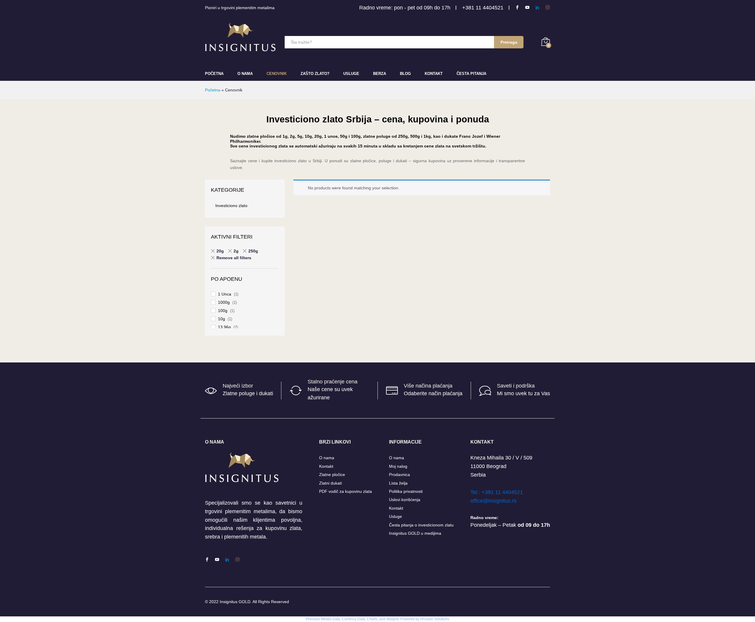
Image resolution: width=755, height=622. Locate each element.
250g (253, 251)
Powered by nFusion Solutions (424, 619)
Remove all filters (233, 257)
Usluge (351, 74)
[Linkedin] (537, 7)
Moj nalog (398, 466)
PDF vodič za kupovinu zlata (345, 491)
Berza (379, 74)
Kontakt (434, 74)
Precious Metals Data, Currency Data (335, 619)
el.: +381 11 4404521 (498, 492)
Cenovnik (277, 74)
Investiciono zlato (231, 205)
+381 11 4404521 (482, 8)
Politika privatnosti (406, 491)
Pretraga (508, 42)
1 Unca (224, 294)
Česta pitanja (471, 74)
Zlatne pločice (332, 474)
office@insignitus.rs (493, 501)
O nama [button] (245, 74)
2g (236, 251)
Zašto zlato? (315, 74)
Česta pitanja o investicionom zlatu (421, 525)
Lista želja (398, 483)
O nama (326, 457)
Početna (214, 74)
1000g (224, 302)
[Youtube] (527, 7)
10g (221, 318)
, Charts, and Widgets (382, 619)
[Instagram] (547, 7)
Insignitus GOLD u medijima (415, 533)
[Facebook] (517, 7)
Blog (405, 74)
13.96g (224, 327)
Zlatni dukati (330, 483)
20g (220, 251)
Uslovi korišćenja (404, 499)
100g (222, 310)
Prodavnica (399, 474)
